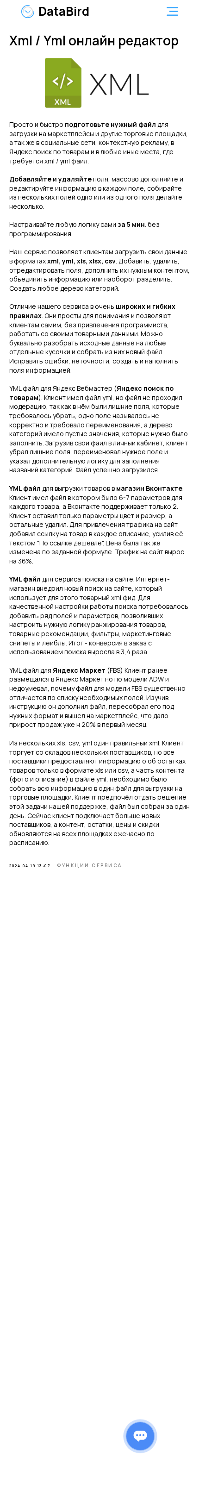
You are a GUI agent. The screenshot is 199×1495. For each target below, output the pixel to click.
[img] (28, 12)
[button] (172, 11)
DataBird (63, 11)
